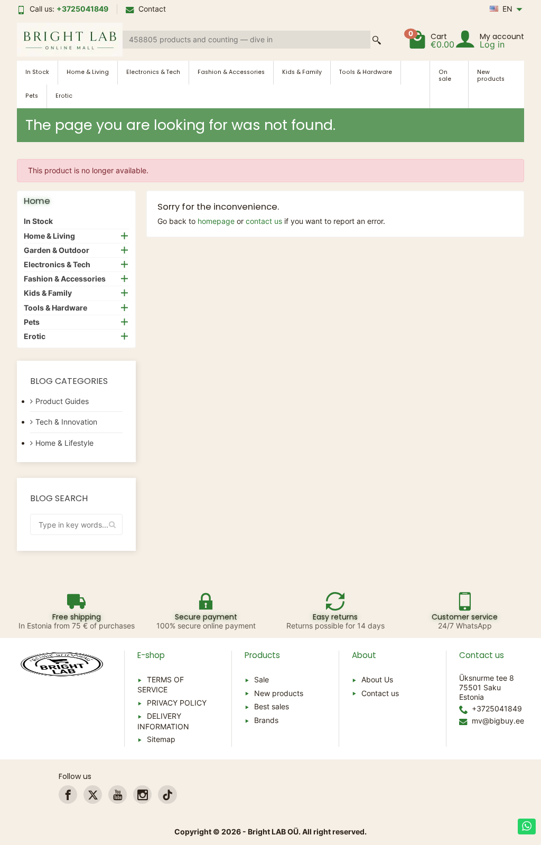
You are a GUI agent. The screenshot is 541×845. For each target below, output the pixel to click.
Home (37, 200)
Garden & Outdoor (56, 250)
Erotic (63, 96)
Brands (266, 720)
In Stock (37, 72)
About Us (377, 679)
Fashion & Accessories (231, 72)
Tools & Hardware (365, 72)
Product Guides (62, 401)
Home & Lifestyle (64, 442)
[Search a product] (376, 40)
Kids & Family (302, 72)
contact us (264, 221)
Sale (261, 679)
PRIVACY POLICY (177, 702)
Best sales (271, 706)
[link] (68, 794)
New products (491, 75)
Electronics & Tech (153, 72)
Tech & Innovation (66, 421)
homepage (216, 221)
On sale (445, 75)
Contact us (380, 693)
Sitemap (161, 739)
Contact (152, 8)
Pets (31, 96)
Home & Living (88, 72)
